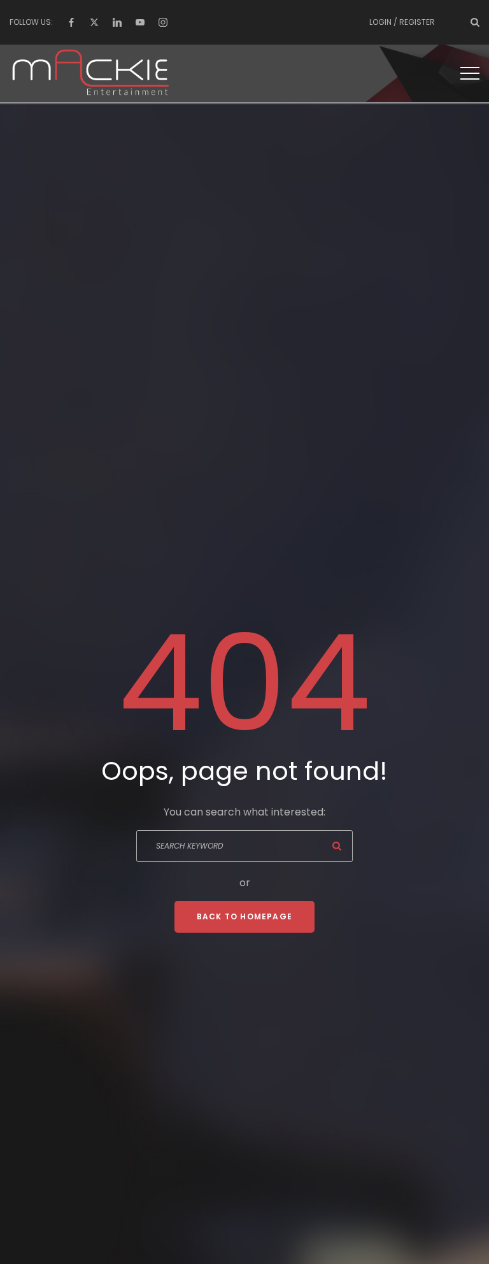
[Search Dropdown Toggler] (475, 22)
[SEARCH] (337, 846)
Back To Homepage (244, 916)
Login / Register (402, 22)
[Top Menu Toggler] (470, 73)
